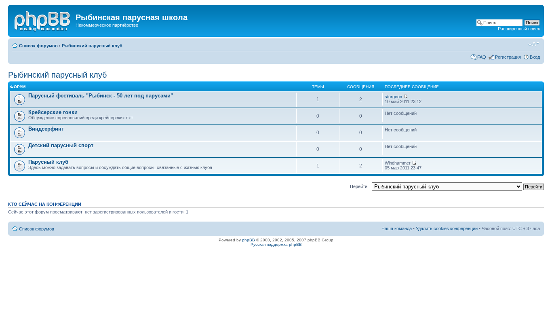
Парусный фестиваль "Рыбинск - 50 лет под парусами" (100, 96)
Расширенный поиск (519, 28)
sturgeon (393, 96)
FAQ (481, 57)
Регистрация (508, 57)
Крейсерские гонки (53, 112)
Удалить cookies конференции (447, 228)
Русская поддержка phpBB (276, 244)
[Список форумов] (43, 20)
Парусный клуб (48, 162)
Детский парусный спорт (60, 145)
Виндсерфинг (45, 129)
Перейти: (359, 186)
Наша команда (396, 228)
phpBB (248, 240)
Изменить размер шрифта (534, 44)
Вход (535, 57)
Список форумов (38, 45)
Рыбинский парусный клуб (92, 45)
